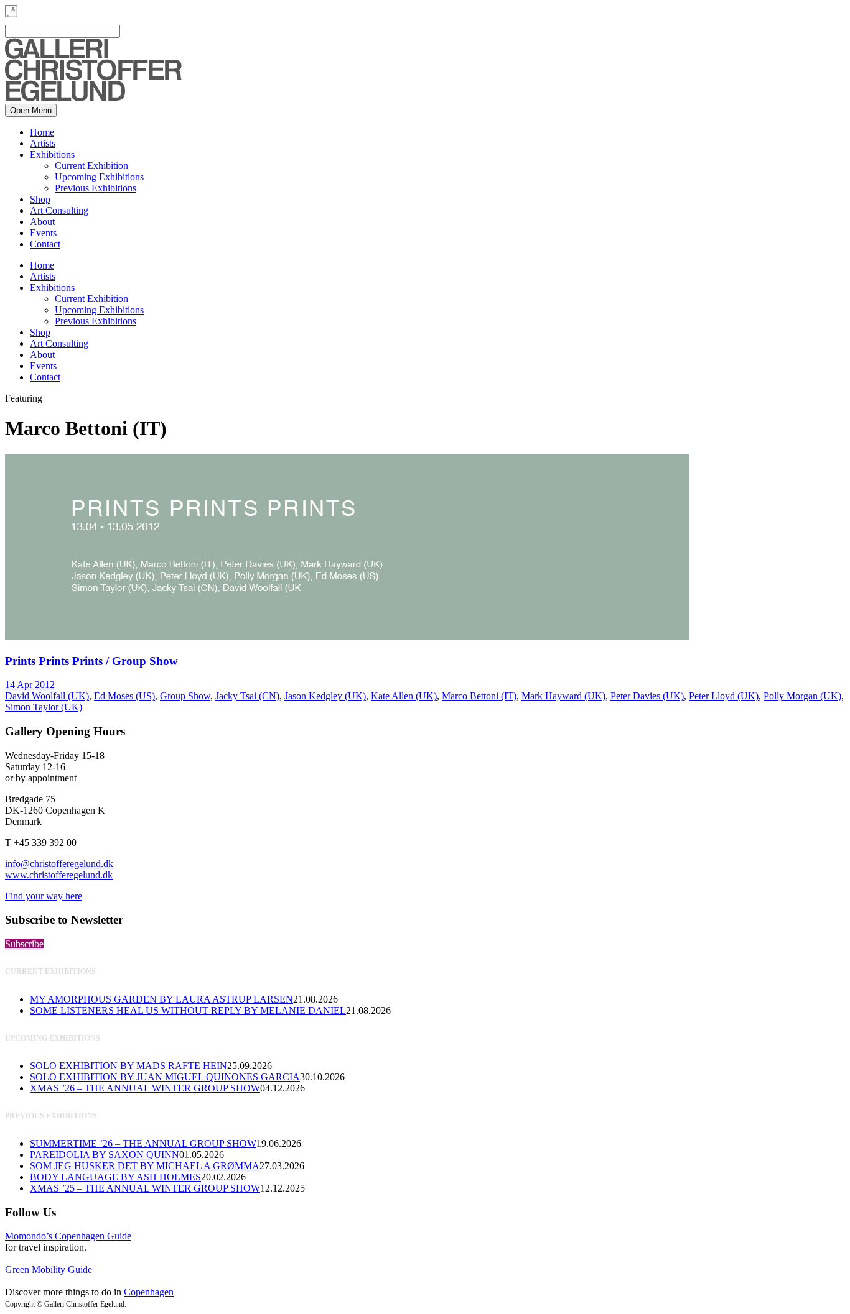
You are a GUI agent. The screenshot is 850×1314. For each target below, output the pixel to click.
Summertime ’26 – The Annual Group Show (143, 1143)
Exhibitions (52, 154)
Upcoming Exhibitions (99, 177)
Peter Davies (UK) (647, 696)
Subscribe (24, 944)
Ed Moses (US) (124, 696)
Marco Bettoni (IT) (479, 696)
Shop (40, 199)
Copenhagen (149, 1292)
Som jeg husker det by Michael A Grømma (144, 1165)
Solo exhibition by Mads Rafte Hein (128, 1065)
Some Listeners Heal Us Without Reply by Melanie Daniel (188, 1010)
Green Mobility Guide (48, 1269)
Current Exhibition (91, 165)
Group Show (185, 696)
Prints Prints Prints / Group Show (91, 661)
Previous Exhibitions (95, 188)
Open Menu (31, 110)
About (42, 221)
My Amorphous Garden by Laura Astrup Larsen (161, 999)
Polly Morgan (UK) (802, 696)
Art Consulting (59, 210)
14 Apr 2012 (30, 684)
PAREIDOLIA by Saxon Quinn (104, 1154)
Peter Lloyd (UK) (724, 696)
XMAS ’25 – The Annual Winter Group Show (145, 1188)
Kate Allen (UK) (404, 696)
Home (42, 132)
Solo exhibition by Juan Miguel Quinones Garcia (165, 1077)
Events (43, 232)
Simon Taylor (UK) (43, 707)
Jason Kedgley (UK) (325, 696)
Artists (42, 143)
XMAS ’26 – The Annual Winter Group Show (145, 1088)
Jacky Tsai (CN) (247, 696)
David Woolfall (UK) (47, 696)
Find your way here (43, 896)
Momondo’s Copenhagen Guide (68, 1236)
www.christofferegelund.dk (59, 875)
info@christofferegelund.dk (59, 863)
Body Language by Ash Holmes (115, 1177)
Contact (45, 244)
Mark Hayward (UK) (563, 696)
